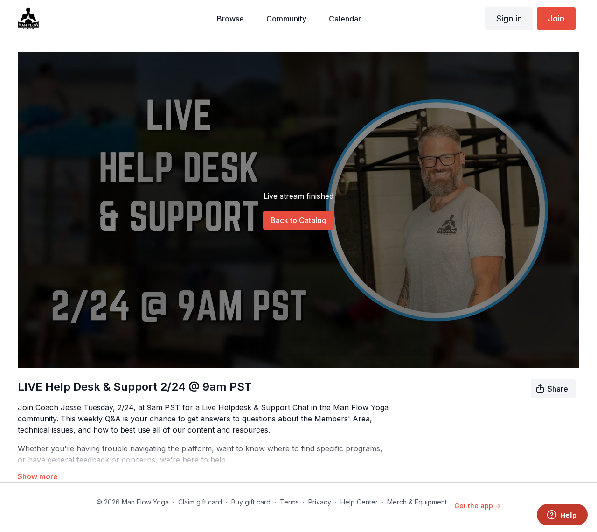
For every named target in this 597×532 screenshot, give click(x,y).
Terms (289, 502)
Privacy (319, 502)
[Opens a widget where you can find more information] (562, 515)
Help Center (359, 502)
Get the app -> (477, 506)
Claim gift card (200, 502)
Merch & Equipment (417, 502)
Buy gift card (251, 502)
